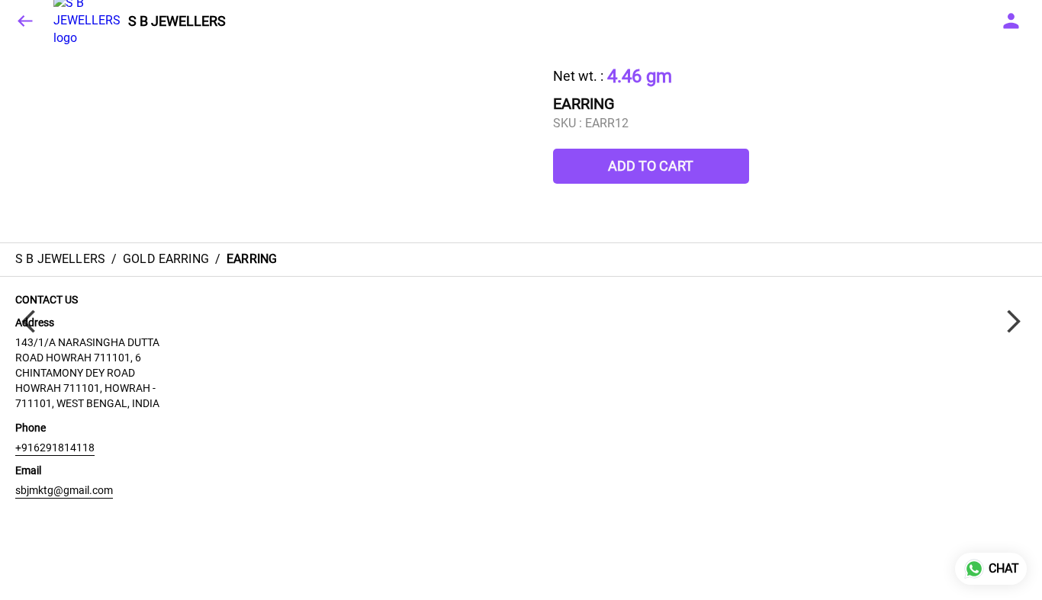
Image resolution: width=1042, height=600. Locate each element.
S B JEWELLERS (177, 21)
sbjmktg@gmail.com (64, 490)
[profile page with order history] (1011, 21)
